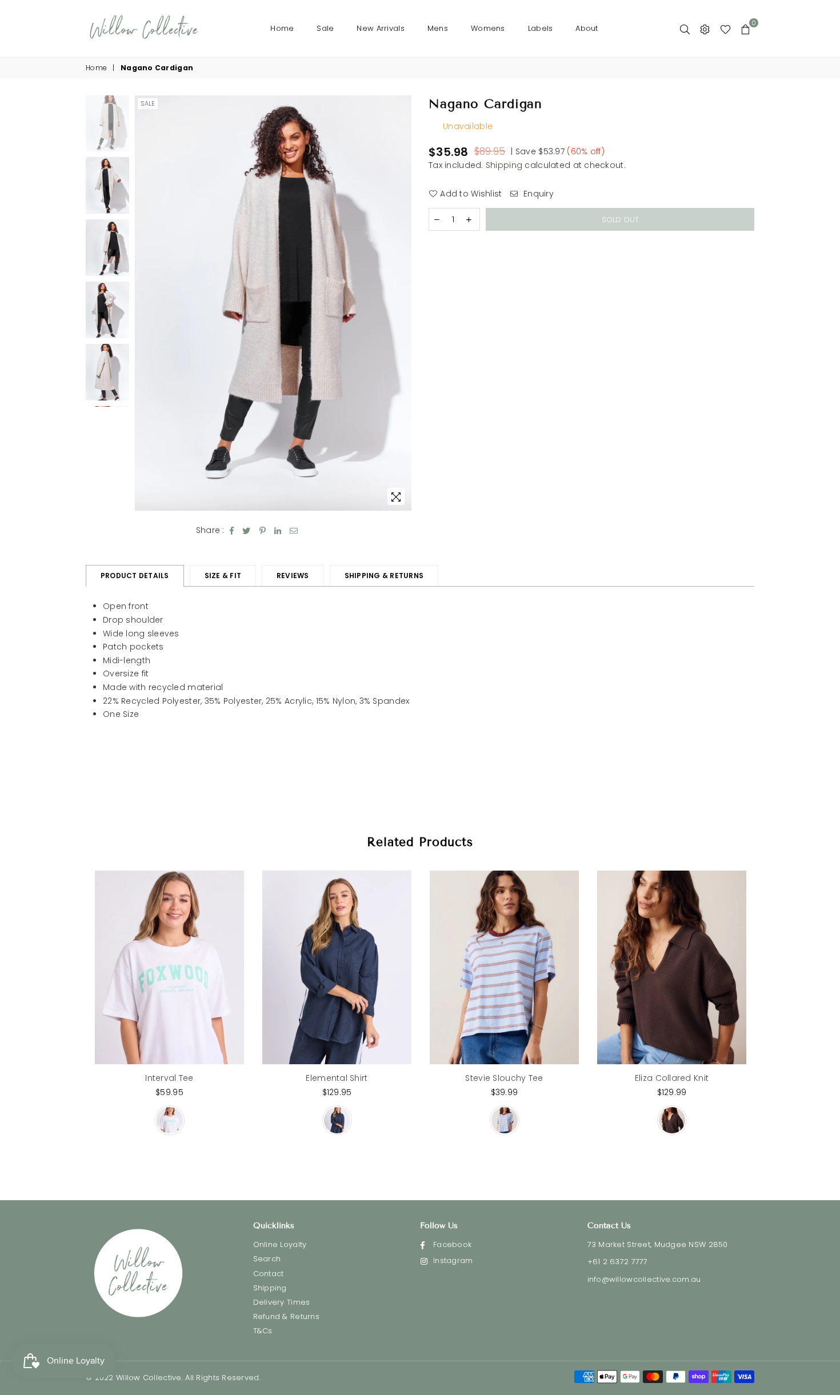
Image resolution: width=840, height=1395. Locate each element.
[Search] (685, 28)
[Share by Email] (294, 530)
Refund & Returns (286, 1316)
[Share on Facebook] (232, 530)
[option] (273, 303)
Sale (325, 28)
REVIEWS (293, 575)
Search (267, 1258)
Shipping (504, 165)
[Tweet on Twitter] (246, 530)
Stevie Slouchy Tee (504, 1078)
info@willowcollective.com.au (644, 1279)
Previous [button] (145, 303)
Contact (268, 1273)
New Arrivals (380, 28)
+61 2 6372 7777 (617, 1261)
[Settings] (705, 28)
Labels (540, 28)
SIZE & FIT (223, 575)
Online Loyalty (280, 1244)
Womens (488, 28)
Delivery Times (281, 1302)
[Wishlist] (725, 28)
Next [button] (401, 303)
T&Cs (263, 1330)
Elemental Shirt (336, 1078)
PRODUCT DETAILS (135, 575)
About (586, 28)
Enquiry (537, 194)
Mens (437, 28)
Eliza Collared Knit (672, 1078)
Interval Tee (169, 1078)
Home (282, 28)
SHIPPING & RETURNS (384, 575)
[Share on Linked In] (278, 530)
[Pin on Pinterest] (262, 530)
